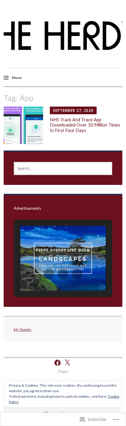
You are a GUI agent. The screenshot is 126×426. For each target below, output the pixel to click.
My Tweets (22, 329)
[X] (67, 362)
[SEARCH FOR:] (63, 168)
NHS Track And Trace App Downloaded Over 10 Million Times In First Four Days (85, 125)
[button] (48, 273)
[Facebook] (57, 362)
